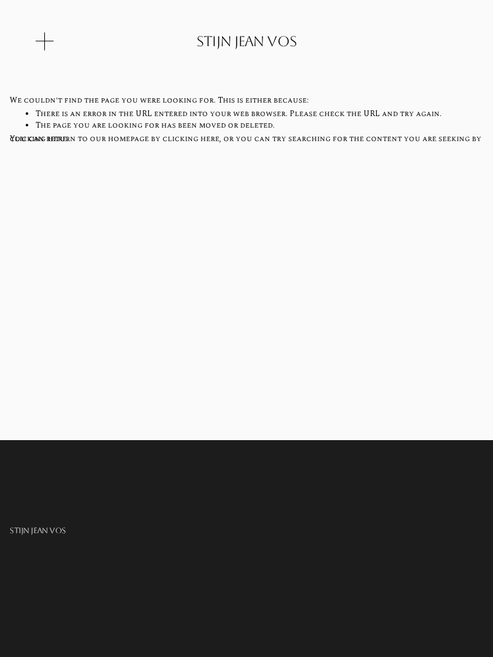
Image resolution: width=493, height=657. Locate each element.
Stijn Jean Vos (246, 41)
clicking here (191, 139)
